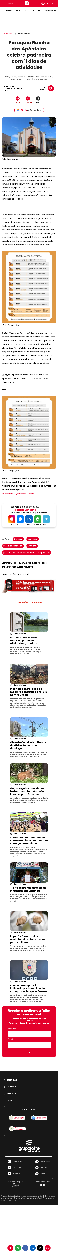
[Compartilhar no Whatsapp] (18, 1248)
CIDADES (36, 10)
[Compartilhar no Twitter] (40, 1248)
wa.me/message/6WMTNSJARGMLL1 (19, 493)
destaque (32, 539)
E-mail (10, 1039)
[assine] (48, 1248)
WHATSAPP (8, 10)
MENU (10, 3)
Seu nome (12, 1028)
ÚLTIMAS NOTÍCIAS (22, 10)
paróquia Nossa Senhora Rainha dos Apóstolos (26, 552)
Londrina (32, 546)
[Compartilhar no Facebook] (25, 1248)
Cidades (8, 34)
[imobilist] (10, 1248)
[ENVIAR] (29, 1053)
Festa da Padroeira (12, 546)
